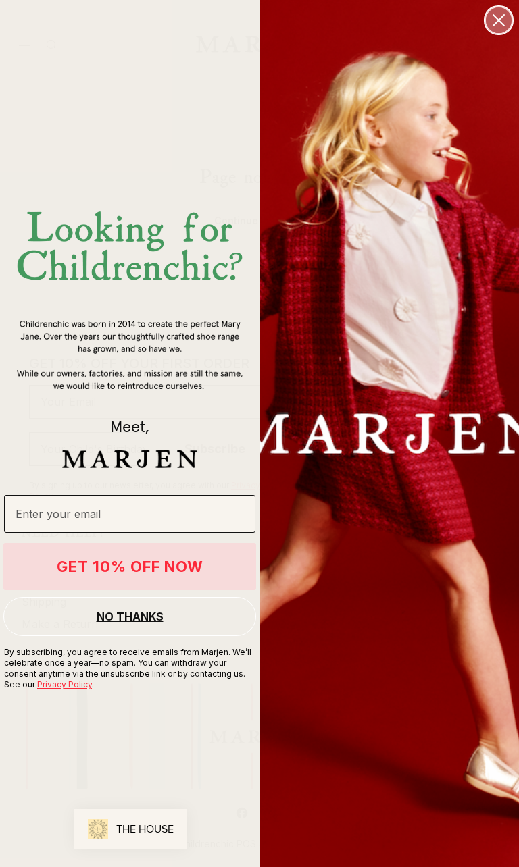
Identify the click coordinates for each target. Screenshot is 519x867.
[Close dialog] (498, 20)
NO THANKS (130, 616)
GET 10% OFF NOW (130, 566)
